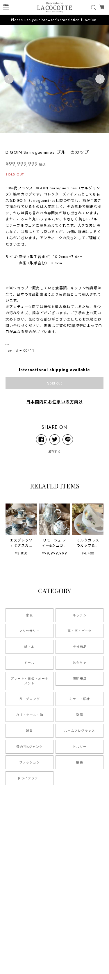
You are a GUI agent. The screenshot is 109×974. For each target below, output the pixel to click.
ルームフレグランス (79, 730)
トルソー (80, 746)
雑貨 (29, 730)
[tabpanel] (54, 79)
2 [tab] (48, 139)
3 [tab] (54, 139)
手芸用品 (80, 647)
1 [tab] (43, 139)
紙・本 (29, 647)
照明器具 (80, 678)
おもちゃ (80, 662)
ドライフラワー (29, 778)
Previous (9, 79)
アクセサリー (29, 631)
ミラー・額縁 (79, 699)
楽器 (79, 715)
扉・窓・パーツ (79, 631)
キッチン (80, 615)
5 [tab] (66, 139)
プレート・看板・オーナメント (29, 681)
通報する (54, 451)
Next (100, 79)
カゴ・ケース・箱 (29, 715)
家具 (29, 615)
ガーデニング (29, 699)
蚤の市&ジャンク (29, 746)
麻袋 (79, 762)
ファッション (29, 762)
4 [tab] (60, 139)
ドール (29, 662)
